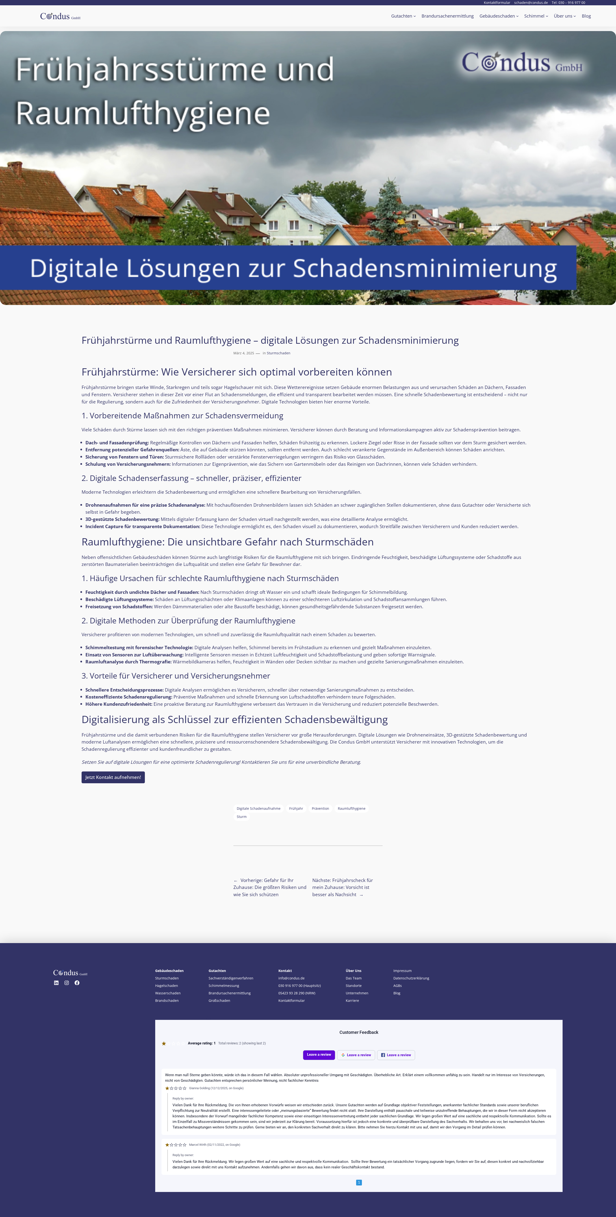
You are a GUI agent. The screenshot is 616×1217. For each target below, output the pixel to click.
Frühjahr (296, 808)
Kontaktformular (497, 2)
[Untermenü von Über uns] (574, 16)
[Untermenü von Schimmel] (547, 16)
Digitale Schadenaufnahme (259, 808)
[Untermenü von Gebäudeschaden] (517, 16)
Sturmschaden (278, 353)
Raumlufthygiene (352, 808)
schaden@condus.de (531, 2)
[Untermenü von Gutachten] (414, 16)
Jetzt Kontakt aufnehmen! (113, 777)
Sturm (242, 816)
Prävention (320, 808)
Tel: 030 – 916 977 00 (568, 2)
